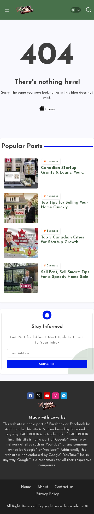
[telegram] (64, 395)
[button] (75, 10)
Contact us (64, 487)
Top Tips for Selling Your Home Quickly (64, 205)
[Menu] (7, 10)
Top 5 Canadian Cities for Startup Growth (62, 240)
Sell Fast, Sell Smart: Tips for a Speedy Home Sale (65, 274)
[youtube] (47, 395)
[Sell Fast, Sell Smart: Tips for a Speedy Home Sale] (21, 278)
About (42, 487)
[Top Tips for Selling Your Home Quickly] (21, 208)
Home (50, 109)
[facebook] (30, 395)
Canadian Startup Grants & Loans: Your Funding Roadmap (61, 170)
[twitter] (39, 395)
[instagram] (55, 395)
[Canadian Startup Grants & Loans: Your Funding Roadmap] (21, 173)
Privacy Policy (47, 494)
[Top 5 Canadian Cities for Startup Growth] (21, 243)
